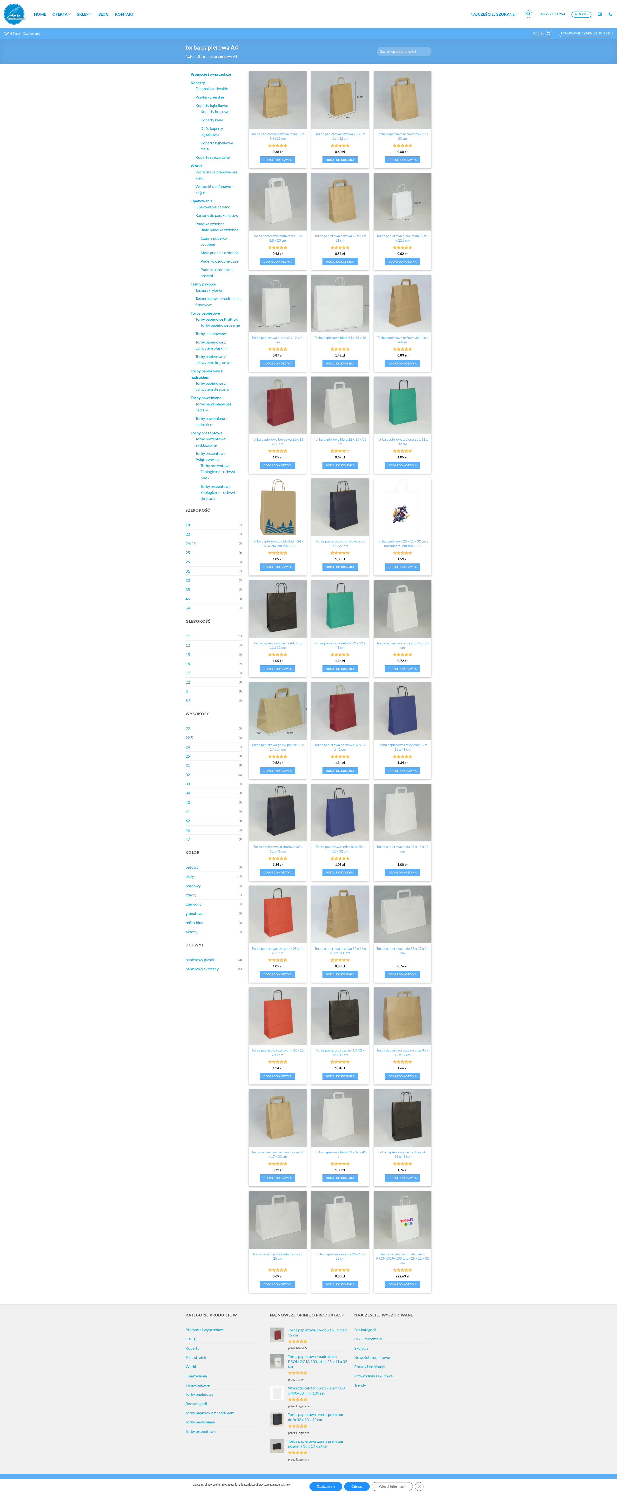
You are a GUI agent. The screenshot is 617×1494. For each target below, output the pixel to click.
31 (188, 571)
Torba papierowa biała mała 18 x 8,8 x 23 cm (277, 238)
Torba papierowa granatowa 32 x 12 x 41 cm (277, 849)
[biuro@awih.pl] (600, 14)
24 (188, 747)
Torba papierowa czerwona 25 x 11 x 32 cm (278, 950)
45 (188, 598)
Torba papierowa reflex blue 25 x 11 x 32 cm (340, 849)
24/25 (191, 543)
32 (188, 580)
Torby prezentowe (200, 1431)
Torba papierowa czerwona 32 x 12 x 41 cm (278, 1052)
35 (188, 589)
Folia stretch (196, 1357)
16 (188, 663)
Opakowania (196, 1376)
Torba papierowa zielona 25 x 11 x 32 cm (402, 441)
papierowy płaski (200, 959)
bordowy (193, 885)
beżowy (192, 867)
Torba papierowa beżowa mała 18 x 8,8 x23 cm (277, 136)
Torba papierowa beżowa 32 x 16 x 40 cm (402, 340)
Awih (189, 57)
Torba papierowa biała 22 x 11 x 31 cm (340, 441)
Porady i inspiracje (369, 1366)
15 (188, 654)
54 (188, 608)
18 (188, 524)
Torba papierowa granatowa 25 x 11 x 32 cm (340, 543)
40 (188, 802)
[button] (528, 14)
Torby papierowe (199, 1394)
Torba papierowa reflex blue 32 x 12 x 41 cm (402, 747)
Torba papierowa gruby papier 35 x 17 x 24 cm (278, 747)
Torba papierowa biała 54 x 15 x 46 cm (340, 340)
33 (188, 783)
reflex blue (194, 922)
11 (188, 636)
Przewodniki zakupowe (373, 1376)
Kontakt (124, 14)
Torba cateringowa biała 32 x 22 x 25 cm (278, 1256)
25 (188, 552)
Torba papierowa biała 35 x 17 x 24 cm (402, 950)
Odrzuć (356, 1486)
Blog (103, 14)
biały (190, 876)
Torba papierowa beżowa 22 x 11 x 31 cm (340, 238)
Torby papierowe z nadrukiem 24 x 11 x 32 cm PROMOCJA (277, 543)
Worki (191, 1366)
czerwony (193, 904)
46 (188, 830)
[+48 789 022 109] (610, 14)
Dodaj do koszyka (277, 159)
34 (188, 793)
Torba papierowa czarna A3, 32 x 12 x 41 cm (340, 1052)
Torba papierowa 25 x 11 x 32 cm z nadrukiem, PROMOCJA (402, 543)
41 (188, 811)
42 (188, 820)
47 (188, 839)
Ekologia (361, 1348)
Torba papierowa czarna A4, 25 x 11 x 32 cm (277, 645)
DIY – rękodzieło (368, 1338)
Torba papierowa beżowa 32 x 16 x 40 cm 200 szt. (340, 950)
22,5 (189, 737)
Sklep (83, 14)
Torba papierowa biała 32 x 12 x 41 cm (278, 340)
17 (188, 672)
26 (188, 561)
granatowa (194, 913)
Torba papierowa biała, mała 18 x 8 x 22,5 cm (402, 238)
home (40, 14)
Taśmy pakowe (198, 1385)
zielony (191, 931)
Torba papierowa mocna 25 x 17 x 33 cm (340, 1256)
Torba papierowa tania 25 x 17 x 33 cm (402, 645)
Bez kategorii (196, 1403)
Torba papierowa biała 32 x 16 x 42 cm (402, 849)
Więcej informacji (392, 1486)
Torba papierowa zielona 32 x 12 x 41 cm (340, 645)
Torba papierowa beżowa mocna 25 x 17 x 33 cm (277, 1154)
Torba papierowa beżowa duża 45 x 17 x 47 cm (402, 1052)
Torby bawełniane (200, 1422)
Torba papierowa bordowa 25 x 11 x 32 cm (277, 441)
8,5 (188, 700)
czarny (191, 894)
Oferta (59, 14)
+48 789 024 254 (552, 14)
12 (188, 645)
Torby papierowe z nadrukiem (210, 1412)
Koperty (192, 1348)
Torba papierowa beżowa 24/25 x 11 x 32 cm (340, 136)
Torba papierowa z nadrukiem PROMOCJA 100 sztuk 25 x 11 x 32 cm (402, 1258)
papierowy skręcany (202, 968)
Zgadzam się (326, 1486)
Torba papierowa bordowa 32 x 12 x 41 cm (340, 747)
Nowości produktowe (372, 1357)
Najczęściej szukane (492, 14)
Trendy (360, 1385)
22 (188, 534)
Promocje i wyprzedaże (205, 1329)
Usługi (191, 1338)
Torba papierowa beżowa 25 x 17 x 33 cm (402, 136)
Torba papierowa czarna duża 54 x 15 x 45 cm (402, 1154)
